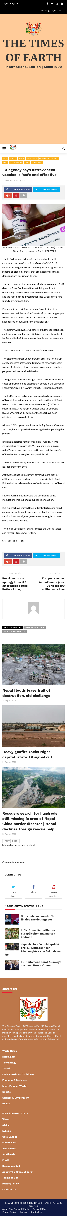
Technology (9, 1062)
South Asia (8, 1154)
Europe (13, 158)
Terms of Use (10, 1177)
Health (21, 158)
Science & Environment (15, 1097)
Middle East (9, 1142)
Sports (6, 1091)
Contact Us (9, 1189)
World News (36, 162)
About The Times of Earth (17, 1172)
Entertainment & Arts (15, 1113)
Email (5, 158)
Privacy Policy (10, 1183)
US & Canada (9, 1136)
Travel (6, 1068)
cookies (23, 1212)
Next (14, 841)
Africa (6, 1125)
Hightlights (32, 158)
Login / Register (10, 3)
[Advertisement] (33, 111)
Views (27, 162)
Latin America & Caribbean (18, 1074)
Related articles (13, 627)
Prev (7, 841)
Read (5, 162)
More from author (34, 627)
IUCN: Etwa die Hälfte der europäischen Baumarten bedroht (38, 934)
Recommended (16, 162)
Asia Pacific (9, 1148)
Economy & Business (14, 1080)
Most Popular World (48, 158)
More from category (14, 632)
